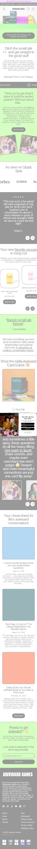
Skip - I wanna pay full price (28, 432)
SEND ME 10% (27, 428)
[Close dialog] (36, 413)
